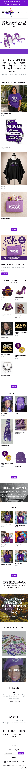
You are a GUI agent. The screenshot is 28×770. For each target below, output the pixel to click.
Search (14, 745)
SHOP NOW (4, 273)
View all (14, 229)
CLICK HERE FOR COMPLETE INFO (14, 735)
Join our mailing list (14, 750)
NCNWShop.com (10, 765)
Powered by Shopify (19, 765)
